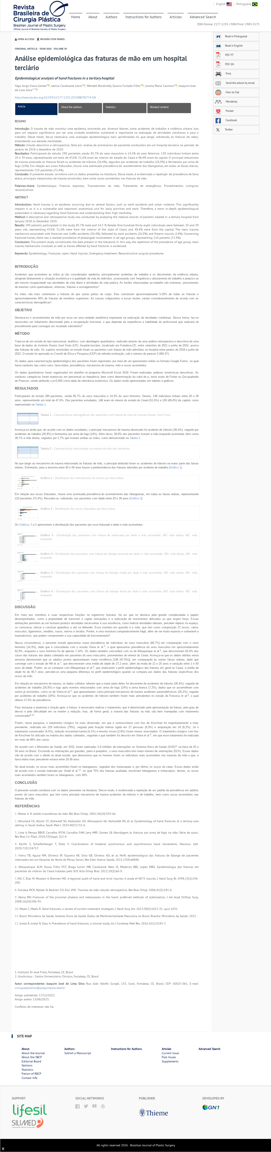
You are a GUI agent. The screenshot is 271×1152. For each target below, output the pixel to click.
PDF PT (229, 55)
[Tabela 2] (27, 452)
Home (75, 17)
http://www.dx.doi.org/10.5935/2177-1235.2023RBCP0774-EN (55, 97)
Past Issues (169, 1057)
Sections (27, 1065)
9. (16, 897)
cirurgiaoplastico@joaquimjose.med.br (40, 988)
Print (228, 73)
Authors (111, 17)
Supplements (170, 1061)
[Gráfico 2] (27, 513)
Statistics (111, 107)
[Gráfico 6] (27, 595)
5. (16, 855)
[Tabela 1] (27, 418)
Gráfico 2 (135, 498)
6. (16, 867)
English (221, 4)
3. (16, 832)
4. (17, 844)
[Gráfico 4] (27, 557)
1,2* (34, 89)
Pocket (229, 110)
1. (16, 814)
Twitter (228, 129)
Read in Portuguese (236, 36)
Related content (159, 107)
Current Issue (170, 1053)
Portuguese (244, 4)
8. (16, 890)
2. (16, 821)
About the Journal (33, 1053)
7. (16, 878)
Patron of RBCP (31, 1074)
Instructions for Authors (143, 17)
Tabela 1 (40, 404)
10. (17, 909)
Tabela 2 (135, 438)
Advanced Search (203, 17)
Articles (176, 17)
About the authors (71, 107)
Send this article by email (240, 83)
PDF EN (229, 64)
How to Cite (232, 92)
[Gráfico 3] (27, 539)
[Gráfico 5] (27, 575)
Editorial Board (31, 1061)
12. (17, 923)
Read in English (234, 45)
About (92, 17)
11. (17, 916)
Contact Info (29, 1078)
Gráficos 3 (25, 524)
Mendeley (231, 101)
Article (21, 106)
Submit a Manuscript (77, 1053)
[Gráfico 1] (27, 482)
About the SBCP (32, 1057)
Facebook (231, 120)
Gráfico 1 (175, 467)
